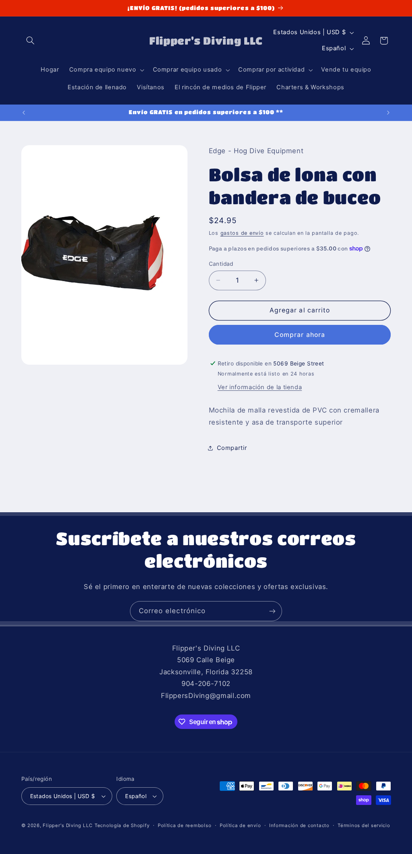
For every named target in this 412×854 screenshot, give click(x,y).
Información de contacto (299, 825)
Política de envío (240, 825)
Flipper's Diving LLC (68, 825)
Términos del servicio (364, 825)
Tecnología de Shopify (122, 825)
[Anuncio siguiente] (388, 113)
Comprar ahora (299, 335)
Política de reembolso (184, 825)
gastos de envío (242, 233)
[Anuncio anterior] (24, 113)
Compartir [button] (232, 448)
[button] (30, 40)
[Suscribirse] (272, 611)
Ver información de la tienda (260, 387)
